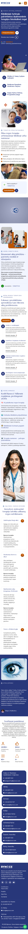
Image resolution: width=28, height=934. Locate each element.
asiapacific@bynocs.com (12, 781)
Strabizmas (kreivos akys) (10, 556)
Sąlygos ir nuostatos (20, 927)
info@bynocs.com (8, 910)
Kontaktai (4, 897)
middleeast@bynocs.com (13, 828)
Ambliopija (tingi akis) (11, 520)
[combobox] (21, 3)
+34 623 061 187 (7, 904)
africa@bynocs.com (11, 793)
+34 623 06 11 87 (10, 802)
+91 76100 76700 (10, 814)
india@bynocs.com (11, 817)
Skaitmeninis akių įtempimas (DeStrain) (11, 590)
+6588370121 (11, 186)
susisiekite (6, 320)
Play (14, 210)
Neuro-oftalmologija (11, 629)
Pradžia (3, 891)
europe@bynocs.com (11, 805)
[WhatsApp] (25, 927)
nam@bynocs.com (10, 840)
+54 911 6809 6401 (10, 850)
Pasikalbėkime (8, 190)
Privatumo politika (7, 927)
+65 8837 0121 (9, 778)
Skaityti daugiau (10, 335)
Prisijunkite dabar (8, 33)
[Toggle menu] (25, 3)
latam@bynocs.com (11, 852)
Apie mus (4, 894)
